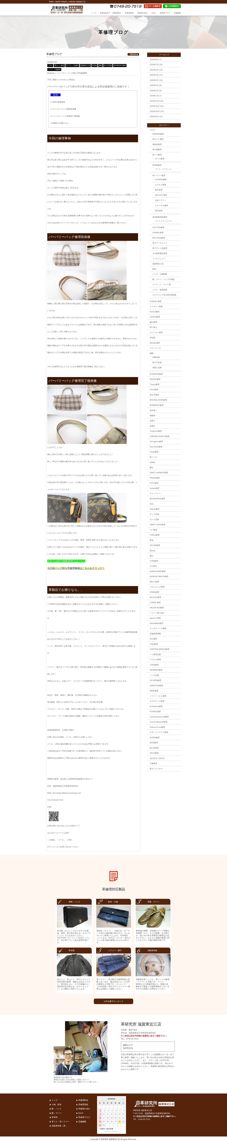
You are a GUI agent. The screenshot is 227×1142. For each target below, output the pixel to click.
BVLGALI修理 (155, 597)
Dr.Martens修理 (156, 706)
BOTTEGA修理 (158, 238)
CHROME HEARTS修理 (159, 436)
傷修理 (152, 415)
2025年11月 (154, 106)
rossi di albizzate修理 (158, 722)
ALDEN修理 (154, 737)
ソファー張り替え (157, 613)
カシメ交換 (154, 519)
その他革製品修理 (159, 253)
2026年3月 (154, 85)
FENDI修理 (154, 592)
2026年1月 (154, 96)
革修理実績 (129, 13)
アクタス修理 (155, 659)
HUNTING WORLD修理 (159, 649)
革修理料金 (116, 13)
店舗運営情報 (155, 634)
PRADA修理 (155, 478)
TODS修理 (154, 665)
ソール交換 (154, 675)
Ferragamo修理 (156, 441)
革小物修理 (157, 149)
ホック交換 (154, 514)
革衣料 (55, 1117)
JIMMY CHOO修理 (157, 524)
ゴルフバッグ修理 (157, 587)
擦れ (151, 467)
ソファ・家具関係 (159, 290)
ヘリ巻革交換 (155, 654)
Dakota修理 (154, 509)
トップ (93, 13)
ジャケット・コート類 (161, 284)
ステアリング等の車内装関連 (164, 295)
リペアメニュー (158, 259)
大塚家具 (153, 763)
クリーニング (155, 348)
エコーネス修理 (161, 205)
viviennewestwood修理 (159, 717)
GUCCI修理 (154, 312)
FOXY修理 (154, 483)
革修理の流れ (142, 13)
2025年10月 (155, 111)
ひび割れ (153, 566)
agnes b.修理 (155, 618)
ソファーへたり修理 (158, 696)
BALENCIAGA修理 (157, 499)
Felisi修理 (154, 644)
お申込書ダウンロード (113, 1001)
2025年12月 (155, 101)
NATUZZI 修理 (161, 195)
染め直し (153, 410)
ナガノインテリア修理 (159, 732)
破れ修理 (153, 322)
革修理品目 (104, 13)
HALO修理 (154, 753)
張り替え (153, 327)
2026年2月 (154, 91)
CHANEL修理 (157, 233)
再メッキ (153, 457)
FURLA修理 (154, 535)
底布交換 (158, 211)
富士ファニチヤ (156, 769)
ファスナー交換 (156, 306)
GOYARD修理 (155, 680)
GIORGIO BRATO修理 (159, 576)
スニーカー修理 (156, 332)
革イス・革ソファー (60, 1121)
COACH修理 (155, 317)
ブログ (50, 65)
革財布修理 (157, 144)
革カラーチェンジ (159, 243)
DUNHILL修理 (155, 301)
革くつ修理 (157, 155)
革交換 (94, 65)
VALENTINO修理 (157, 608)
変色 (151, 540)
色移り (152, 421)
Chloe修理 (154, 452)
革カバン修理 (59, 65)
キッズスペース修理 (158, 628)
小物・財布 (56, 1104)
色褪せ (152, 426)
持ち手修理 (154, 395)
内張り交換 (157, 368)
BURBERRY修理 (120, 65)
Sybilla (152, 462)
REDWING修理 (156, 670)
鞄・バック (56, 1109)
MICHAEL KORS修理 (158, 400)
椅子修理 (158, 190)
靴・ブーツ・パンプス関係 (163, 279)
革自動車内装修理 (159, 217)
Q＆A (154, 13)
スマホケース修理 (157, 701)
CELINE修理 (155, 545)
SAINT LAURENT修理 (159, 473)
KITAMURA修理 (156, 374)
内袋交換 (156, 357)
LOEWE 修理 (155, 602)
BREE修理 (154, 691)
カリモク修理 (160, 185)
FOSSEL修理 (155, 711)
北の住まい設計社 (157, 758)
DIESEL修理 (155, 343)
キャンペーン (155, 493)
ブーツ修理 (159, 159)
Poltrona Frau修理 (157, 727)
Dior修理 (153, 639)
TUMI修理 (154, 561)
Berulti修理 (154, 748)
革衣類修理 (157, 165)
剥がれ (152, 551)
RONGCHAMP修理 (158, 571)
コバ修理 (153, 530)
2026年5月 (154, 75)
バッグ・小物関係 (54, 69)
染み (151, 504)
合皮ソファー (160, 200)
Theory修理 (154, 384)
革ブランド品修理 (72, 65)
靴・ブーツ (56, 1113)
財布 (154, 269)
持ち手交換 (108, 65)
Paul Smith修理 (156, 447)
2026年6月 (154, 70)
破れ (151, 556)
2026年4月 (154, 80)
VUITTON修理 (158, 227)
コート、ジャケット (163, 169)
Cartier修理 (154, 488)
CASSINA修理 (161, 179)
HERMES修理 (158, 134)
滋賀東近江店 (85, 65)
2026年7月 (154, 64)
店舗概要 (177, 13)
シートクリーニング (163, 221)
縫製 (100, 65)
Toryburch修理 (156, 431)
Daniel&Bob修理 (156, 623)
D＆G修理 (154, 389)
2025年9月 (154, 116)
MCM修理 (154, 743)
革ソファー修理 (158, 175)
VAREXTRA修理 (156, 686)
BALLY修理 (154, 582)
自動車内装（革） (59, 1126)
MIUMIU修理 (155, 379)
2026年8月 (154, 59)
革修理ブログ (165, 13)
